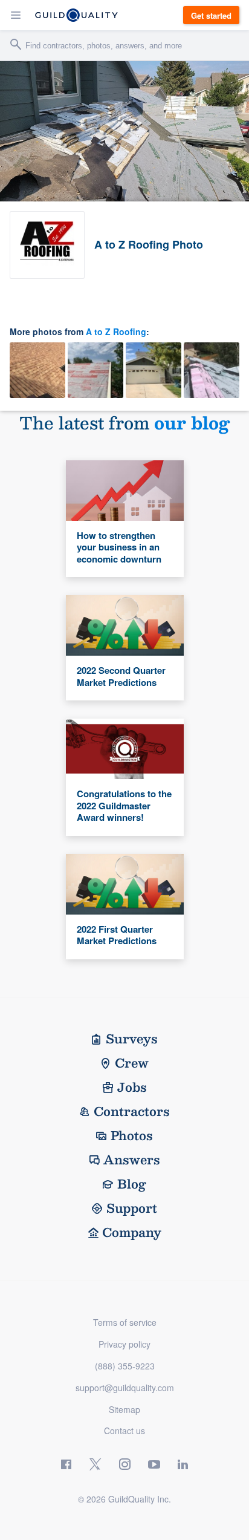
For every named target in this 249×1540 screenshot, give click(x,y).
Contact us (124, 1430)
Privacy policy (124, 1344)
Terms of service (125, 1322)
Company (131, 1232)
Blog (131, 1183)
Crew (132, 1062)
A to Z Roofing (116, 331)
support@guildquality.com (125, 1388)
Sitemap (124, 1409)
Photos (132, 1135)
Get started (211, 15)
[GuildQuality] (76, 15)
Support (131, 1208)
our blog (192, 422)
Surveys (132, 1038)
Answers (131, 1159)
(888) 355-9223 (125, 1366)
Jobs (132, 1087)
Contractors (132, 1111)
